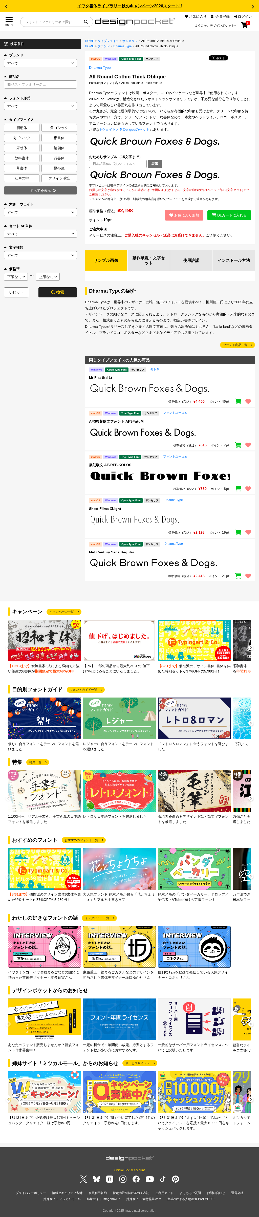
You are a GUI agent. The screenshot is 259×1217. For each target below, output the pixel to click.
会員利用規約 (98, 1193)
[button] (6, 7)
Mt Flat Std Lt (100, 378)
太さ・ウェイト (21, 204)
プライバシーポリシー (31, 1193)
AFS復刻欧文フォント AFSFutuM (116, 421)
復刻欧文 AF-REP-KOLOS (110, 465)
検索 (60, 292)
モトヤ (154, 369)
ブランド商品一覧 (235, 345)
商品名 (14, 77)
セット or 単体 (20, 226)
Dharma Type (122, 46)
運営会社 (237, 1193)
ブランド (16, 55)
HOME (89, 40)
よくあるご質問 (190, 1193)
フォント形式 (19, 98)
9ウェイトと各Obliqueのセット (124, 129)
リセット (16, 292)
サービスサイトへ (137, 1063)
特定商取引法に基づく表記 (131, 1193)
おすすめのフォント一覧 (81, 840)
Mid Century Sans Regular (111, 552)
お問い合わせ (216, 1193)
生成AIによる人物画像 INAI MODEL (191, 1199)
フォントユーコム (175, 413)
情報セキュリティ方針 (67, 1193)
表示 (155, 164)
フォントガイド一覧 (83, 689)
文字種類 (16, 247)
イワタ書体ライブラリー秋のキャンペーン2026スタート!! (129, 6)
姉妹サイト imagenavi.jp (103, 1199)
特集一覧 (35, 762)
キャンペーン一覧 (62, 612)
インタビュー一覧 (97, 918)
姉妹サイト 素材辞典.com (143, 1199)
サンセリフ (130, 40)
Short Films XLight (105, 509)
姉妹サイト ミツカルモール (62, 1199)
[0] (244, 27)
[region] (170, 175)
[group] (44, 647)
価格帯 (14, 269)
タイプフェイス (108, 40)
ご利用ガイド (164, 1193)
